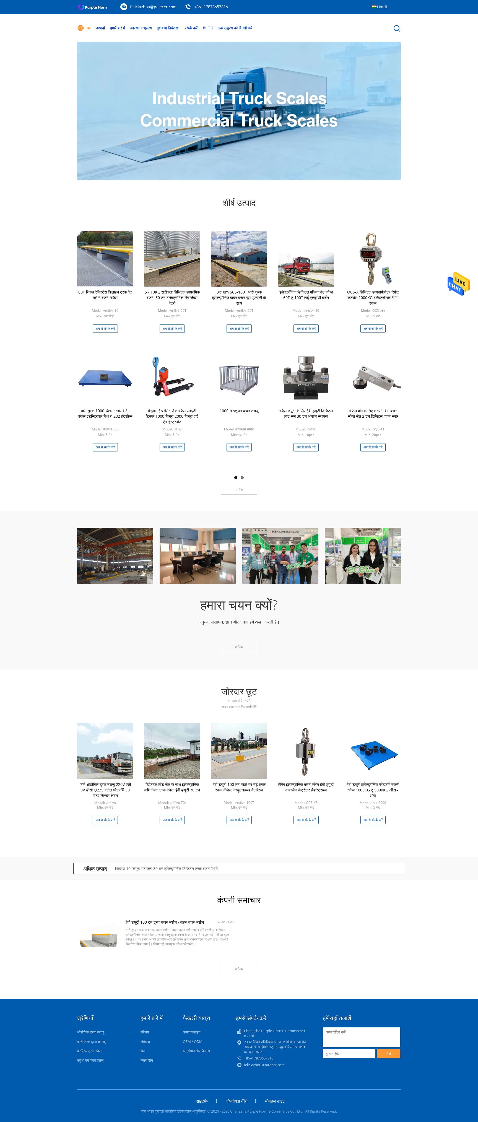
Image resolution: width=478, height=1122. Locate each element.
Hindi (382, 6)
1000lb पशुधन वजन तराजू (239, 410)
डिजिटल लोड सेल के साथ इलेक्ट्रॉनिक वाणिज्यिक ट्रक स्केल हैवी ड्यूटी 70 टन (172, 787)
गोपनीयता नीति (236, 1101)
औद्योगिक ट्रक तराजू (90, 1032)
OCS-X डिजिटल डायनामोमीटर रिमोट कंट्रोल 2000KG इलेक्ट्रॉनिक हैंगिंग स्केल (373, 297)
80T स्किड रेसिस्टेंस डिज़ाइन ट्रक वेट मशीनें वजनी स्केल (105, 294)
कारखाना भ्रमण (141, 27)
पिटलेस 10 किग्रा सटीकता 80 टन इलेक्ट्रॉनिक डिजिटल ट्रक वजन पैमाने (166, 868)
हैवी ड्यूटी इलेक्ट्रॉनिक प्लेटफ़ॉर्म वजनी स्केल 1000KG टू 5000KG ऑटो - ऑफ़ (373, 790)
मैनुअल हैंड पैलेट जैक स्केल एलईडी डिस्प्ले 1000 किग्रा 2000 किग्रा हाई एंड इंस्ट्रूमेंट (172, 416)
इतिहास (145, 1041)
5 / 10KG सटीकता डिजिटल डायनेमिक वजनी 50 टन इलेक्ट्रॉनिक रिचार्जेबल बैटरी (172, 297)
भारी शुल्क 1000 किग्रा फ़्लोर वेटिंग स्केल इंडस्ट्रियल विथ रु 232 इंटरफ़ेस (105, 413)
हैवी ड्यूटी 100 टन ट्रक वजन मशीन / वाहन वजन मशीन (165, 922)
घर (88, 27)
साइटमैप (202, 1101)
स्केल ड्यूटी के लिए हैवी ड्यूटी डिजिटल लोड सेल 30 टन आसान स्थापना (306, 413)
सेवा (143, 1050)
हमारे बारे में (117, 27)
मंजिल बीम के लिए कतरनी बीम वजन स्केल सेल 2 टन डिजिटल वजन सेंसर (373, 413)
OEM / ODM (192, 1041)
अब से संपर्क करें (105, 328)
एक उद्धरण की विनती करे (235, 27)
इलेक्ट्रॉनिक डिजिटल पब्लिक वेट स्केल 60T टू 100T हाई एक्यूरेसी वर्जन (306, 294)
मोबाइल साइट (275, 1101)
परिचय (145, 1032)
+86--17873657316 (211, 7)
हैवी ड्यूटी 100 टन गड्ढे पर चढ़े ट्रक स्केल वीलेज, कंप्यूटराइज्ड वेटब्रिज (239, 787)
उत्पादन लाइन (191, 1032)
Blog (208, 27)
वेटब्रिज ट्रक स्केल (89, 1050)
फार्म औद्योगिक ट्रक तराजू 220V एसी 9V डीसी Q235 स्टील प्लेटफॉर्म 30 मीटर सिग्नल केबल (105, 790)
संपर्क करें (191, 27)
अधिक (239, 489)
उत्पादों (100, 27)
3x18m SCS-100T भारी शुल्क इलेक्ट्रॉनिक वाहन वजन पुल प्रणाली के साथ (239, 297)
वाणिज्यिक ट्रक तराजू (91, 1041)
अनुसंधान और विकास (196, 1050)
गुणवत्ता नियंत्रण (168, 27)
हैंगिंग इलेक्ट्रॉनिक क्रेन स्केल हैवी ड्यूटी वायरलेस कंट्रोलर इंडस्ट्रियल (306, 787)
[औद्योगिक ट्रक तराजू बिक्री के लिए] (239, 111)
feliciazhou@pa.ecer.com (153, 6)
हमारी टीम (147, 1060)
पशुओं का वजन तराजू (90, 1060)
